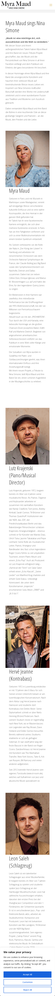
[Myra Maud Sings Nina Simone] (16, 5)
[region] (27, 971)
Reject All (27, 989)
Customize (28, 982)
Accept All (27, 974)
